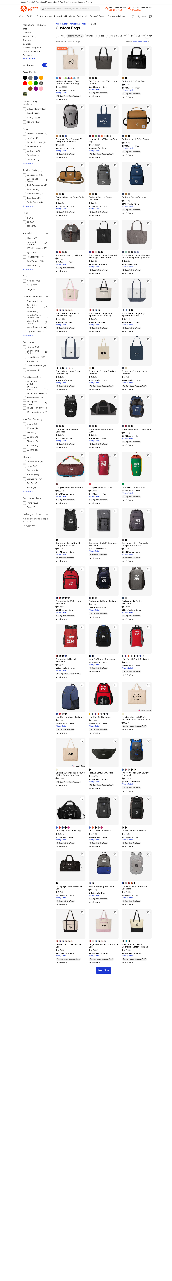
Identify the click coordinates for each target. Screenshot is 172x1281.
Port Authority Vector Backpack (132, 602)
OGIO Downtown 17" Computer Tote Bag (103, 82)
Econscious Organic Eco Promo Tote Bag (103, 372)
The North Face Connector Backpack (134, 887)
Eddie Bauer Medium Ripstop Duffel (102, 430)
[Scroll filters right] (147, 36)
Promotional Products (79, 24)
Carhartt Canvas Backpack (135, 197)
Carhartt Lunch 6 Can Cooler (135, 139)
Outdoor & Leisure (31, 51)
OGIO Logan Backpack (100, 831)
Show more (28, 58)
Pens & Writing (29, 36)
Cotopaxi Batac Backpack (101, 487)
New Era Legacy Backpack (101, 886)
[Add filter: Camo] (25, 94)
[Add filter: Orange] (41, 78)
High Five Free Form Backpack (70, 717)
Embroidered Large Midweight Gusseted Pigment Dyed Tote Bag (136, 257)
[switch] (45, 65)
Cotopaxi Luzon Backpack (134, 487)
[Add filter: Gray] (30, 78)
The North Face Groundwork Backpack (135, 774)
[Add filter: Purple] (36, 88)
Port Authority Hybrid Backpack (66, 660)
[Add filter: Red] (25, 83)
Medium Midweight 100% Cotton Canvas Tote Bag (67, 82)
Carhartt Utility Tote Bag (133, 81)
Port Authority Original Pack (69, 255)
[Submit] (42, 8)
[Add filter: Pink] (41, 88)
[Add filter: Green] (36, 83)
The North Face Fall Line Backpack (67, 430)
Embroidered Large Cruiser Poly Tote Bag (68, 372)
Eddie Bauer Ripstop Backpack (136, 429)
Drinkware (27, 32)
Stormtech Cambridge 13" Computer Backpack (68, 544)
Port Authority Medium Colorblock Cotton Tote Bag (135, 945)
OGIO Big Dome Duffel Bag (68, 831)
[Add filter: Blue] (36, 78)
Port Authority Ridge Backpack (103, 601)
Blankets (27, 44)
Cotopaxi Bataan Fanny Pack (69, 487)
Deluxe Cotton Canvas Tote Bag (68, 945)
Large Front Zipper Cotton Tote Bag (103, 945)
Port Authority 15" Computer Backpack (69, 602)
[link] (29, 9)
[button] (142, 10)
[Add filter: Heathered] (41, 83)
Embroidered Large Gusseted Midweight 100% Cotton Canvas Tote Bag (103, 257)
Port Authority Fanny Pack (101, 773)
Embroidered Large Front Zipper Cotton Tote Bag (100, 314)
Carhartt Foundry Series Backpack (100, 198)
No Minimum (28, 65)
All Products (61, 24)
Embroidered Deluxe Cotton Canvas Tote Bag (69, 314)
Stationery (28, 40)
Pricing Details (61, 93)
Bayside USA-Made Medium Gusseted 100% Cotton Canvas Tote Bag (136, 719)
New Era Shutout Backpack (102, 659)
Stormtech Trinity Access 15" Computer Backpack (135, 544)
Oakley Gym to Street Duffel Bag (69, 887)
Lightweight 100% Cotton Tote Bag (103, 140)
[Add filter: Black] (25, 78)
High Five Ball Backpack (100, 717)
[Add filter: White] (25, 88)
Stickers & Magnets (32, 47)
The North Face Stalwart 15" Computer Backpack (69, 140)
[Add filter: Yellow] (30, 83)
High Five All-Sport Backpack (135, 659)
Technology (28, 55)
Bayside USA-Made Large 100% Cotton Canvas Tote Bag (70, 774)
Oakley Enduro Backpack (134, 831)
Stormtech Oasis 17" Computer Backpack (103, 544)
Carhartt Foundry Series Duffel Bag (70, 198)
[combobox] (70, 8)
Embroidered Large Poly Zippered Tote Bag (133, 314)
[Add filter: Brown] (30, 88)
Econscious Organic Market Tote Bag (135, 372)
